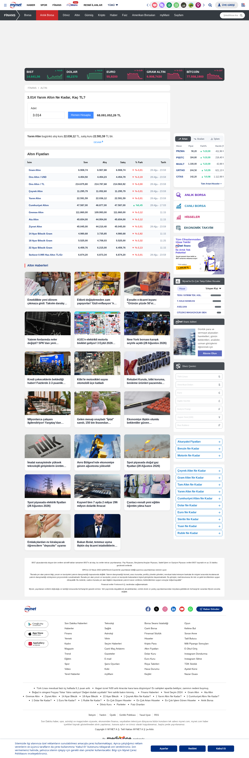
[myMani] (72, 5)
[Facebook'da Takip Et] (148, 609)
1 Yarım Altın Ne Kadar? (169, 696)
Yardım (102, 715)
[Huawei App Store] (36, 643)
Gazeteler (110, 653)
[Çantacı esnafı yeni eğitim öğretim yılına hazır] (147, 486)
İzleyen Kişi (212, 288)
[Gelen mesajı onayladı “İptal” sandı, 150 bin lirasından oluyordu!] (97, 403)
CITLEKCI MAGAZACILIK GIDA (192, 312)
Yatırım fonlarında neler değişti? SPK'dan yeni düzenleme (42, 341)
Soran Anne (190, 633)
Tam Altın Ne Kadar (190, 484)
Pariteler (121, 704)
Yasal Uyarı (145, 715)
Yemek (68, 638)
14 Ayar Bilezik (69, 696)
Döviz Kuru (106, 704)
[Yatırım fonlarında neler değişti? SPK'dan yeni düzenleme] (48, 323)
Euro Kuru (149, 658)
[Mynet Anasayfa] (16, 4)
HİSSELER (192, 217)
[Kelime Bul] (175, 5)
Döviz (66, 15)
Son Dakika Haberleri (76, 623)
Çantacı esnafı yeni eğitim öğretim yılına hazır (143, 504)
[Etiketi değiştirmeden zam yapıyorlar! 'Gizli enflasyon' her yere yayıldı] (97, 283)
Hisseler (148, 638)
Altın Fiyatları (151, 648)
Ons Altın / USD (37, 177)
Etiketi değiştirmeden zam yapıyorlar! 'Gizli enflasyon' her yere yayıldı (97, 301)
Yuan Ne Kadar (187, 526)
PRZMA (180, 151)
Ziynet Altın (35, 226)
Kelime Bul (190, 628)
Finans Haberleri (150, 692)
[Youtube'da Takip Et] (181, 609)
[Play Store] (36, 624)
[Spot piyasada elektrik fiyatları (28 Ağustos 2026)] (48, 486)
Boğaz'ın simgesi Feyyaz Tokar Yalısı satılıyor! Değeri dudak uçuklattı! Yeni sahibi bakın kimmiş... (84, 692)
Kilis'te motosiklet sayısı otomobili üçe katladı (92, 381)
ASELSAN (182, 307)
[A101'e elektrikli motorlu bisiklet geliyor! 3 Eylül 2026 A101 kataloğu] (97, 323)
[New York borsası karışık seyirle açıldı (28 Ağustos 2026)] (147, 323)
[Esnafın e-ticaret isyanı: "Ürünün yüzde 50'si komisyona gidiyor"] (147, 283)
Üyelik (113, 715)
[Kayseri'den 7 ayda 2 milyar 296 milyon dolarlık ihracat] (97, 486)
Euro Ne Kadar (187, 512)
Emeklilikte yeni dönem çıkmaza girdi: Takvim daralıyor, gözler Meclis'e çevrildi (47, 301)
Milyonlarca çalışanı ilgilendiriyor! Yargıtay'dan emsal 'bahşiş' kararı (44, 421)
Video (68, 669)
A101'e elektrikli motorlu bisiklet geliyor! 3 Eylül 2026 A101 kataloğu (95, 341)
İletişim (92, 715)
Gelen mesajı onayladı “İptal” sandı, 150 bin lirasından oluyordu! (95, 421)
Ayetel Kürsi (190, 669)
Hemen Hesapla (81, 115)
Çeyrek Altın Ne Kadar (192, 470)
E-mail (108, 658)
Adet (33, 108)
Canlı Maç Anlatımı (115, 648)
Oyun (187, 623)
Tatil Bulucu (190, 638)
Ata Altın (34, 219)
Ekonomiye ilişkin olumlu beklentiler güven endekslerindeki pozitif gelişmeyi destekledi (143, 421)
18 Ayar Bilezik (90, 696)
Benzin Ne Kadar (188, 448)
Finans (68, 633)
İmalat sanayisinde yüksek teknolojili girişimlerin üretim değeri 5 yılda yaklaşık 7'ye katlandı (45, 464)
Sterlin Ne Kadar (188, 519)
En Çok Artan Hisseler (148, 700)
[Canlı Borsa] (182, 5)
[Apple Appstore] (36, 633)
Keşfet (147, 674)
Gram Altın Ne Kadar (191, 477)
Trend (68, 653)
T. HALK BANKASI (186, 301)
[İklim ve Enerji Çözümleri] (190, 5)
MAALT (180, 164)
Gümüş (89, 15)
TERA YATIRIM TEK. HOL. (189, 295)
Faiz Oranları (138, 704)
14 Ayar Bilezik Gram (40, 233)
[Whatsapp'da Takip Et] (190, 609)
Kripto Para (150, 643)
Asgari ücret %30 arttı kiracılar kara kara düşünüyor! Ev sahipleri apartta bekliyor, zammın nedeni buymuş (151, 688)
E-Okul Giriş (190, 648)
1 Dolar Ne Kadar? (42, 700)
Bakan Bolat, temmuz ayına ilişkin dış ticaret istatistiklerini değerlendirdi (96, 544)
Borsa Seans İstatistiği (156, 623)
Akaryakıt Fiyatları (189, 441)
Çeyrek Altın (36, 191)
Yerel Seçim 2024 (173, 692)
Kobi (107, 669)
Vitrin (107, 638)
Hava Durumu (151, 669)
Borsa (27, 15)
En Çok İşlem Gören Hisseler (180, 700)
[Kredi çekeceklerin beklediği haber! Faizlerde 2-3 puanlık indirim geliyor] (48, 363)
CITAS (179, 176)
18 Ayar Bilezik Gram (40, 240)
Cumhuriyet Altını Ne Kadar (195, 498)
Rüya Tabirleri (151, 663)
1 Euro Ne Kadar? (66, 700)
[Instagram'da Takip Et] (165, 609)
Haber (113, 15)
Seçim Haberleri (113, 643)
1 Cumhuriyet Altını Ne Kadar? (203, 696)
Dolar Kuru (150, 653)
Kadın (68, 643)
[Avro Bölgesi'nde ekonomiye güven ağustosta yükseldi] (97, 446)
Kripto (101, 15)
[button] (5, 5)
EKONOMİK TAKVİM (198, 227)
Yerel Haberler (72, 674)
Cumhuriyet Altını (39, 205)
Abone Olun (210, 353)
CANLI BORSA (195, 206)
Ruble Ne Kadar (188, 533)
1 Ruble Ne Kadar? (91, 700)
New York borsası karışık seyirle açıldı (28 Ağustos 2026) (147, 341)
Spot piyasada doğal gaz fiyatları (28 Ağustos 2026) (143, 464)
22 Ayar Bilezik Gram (40, 247)
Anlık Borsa (47, 15)
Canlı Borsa (150, 628)
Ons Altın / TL (37, 184)
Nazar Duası (191, 674)
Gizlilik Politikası (127, 715)
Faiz (124, 15)
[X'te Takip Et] (156, 609)
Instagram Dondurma (195, 653)
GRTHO (180, 170)
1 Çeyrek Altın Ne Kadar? (137, 696)
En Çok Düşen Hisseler (119, 700)
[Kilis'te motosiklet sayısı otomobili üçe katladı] (97, 363)
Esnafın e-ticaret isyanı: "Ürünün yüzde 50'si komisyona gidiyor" (142, 301)
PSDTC (180, 157)
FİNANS (9, 15)
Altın (77, 15)
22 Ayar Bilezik (111, 696)
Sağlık (108, 628)
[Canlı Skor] (168, 5)
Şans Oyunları (112, 663)
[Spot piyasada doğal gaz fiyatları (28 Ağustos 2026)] (147, 446)
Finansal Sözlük (152, 633)
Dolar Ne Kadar (187, 505)
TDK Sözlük (190, 663)
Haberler (69, 628)
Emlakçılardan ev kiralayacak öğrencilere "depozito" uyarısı (46, 544)
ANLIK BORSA (195, 195)
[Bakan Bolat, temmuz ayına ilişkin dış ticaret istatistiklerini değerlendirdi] (97, 526)
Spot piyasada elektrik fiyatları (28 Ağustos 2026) (46, 504)
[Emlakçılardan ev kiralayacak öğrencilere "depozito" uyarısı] (48, 526)
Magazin (69, 648)
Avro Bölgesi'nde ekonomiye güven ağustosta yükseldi (95, 464)
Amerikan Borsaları (143, 15)
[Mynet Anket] (154, 5)
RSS (156, 715)
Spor (67, 663)
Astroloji (109, 633)
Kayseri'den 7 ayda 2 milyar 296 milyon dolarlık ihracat (97, 504)
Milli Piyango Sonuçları (196, 643)
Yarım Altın (35, 198)
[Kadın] (197, 5)
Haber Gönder (211, 609)
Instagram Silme (193, 658)
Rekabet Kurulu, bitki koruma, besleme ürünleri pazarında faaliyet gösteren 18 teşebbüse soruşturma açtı (146, 381)
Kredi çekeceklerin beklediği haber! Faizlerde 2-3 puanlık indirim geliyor (45, 381)
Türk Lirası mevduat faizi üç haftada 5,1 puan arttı (63, 688)
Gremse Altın (36, 212)
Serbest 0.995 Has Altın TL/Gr (46, 254)
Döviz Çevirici (189, 366)
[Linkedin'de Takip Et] (173, 609)
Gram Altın (35, 170)
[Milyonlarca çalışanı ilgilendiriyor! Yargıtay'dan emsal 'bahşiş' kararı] (48, 403)
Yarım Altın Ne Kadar (191, 491)
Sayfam (178, 15)
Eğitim (68, 658)
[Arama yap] (210, 5)
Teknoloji (109, 623)
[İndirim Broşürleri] (161, 5)
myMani (164, 15)
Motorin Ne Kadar (189, 455)
